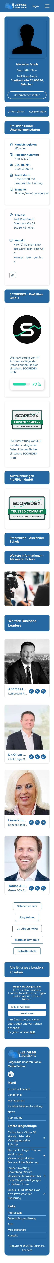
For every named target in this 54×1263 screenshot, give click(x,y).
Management (16, 1100)
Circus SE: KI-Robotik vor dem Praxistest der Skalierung (24, 1194)
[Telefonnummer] (37, 691)
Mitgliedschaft (17, 1229)
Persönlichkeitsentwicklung (25, 1106)
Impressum (15, 1212)
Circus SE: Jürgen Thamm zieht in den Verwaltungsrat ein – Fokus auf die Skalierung (24, 1156)
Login (35, 6)
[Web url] (31, 691)
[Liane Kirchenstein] (27, 793)
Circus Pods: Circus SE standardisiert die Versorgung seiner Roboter (22, 1138)
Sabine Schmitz (27, 906)
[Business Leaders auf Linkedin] (11, 1074)
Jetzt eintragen (27, 1013)
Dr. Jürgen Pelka (27, 928)
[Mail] (43, 691)
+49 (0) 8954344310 (27, 244)
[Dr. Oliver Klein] (27, 728)
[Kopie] (12, 275)
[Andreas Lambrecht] (27, 662)
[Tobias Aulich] (27, 859)
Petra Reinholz (27, 951)
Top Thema (15, 1117)
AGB (32, 1032)
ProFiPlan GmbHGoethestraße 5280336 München (24, 223)
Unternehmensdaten (27, 95)
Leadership (15, 1094)
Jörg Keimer (27, 917)
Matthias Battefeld (27, 939)
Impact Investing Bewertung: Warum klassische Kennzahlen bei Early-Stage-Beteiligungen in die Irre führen (24, 1176)
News (11, 1111)
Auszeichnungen (39, 111)
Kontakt (13, 1235)
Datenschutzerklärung (22, 1218)
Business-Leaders (19, 1089)
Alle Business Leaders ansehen (27, 969)
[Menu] (47, 6)
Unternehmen (16, 111)
